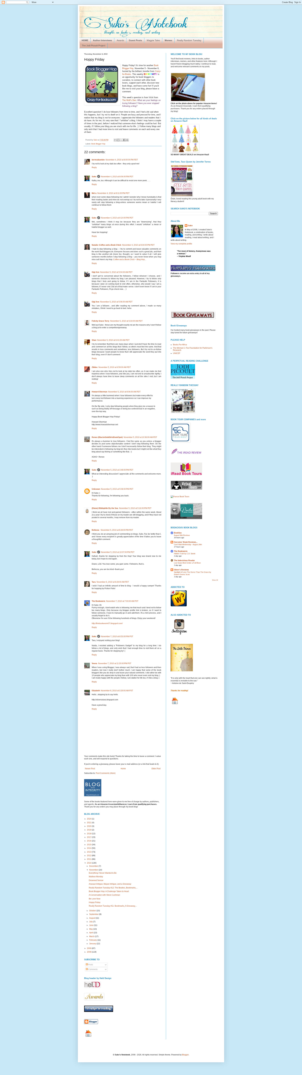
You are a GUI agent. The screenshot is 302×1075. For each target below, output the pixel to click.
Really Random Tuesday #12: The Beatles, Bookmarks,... (113, 888)
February (93, 940)
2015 (89, 844)
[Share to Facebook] (124, 140)
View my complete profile (181, 244)
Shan (94, 340)
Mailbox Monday (96, 877)
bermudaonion (98, 160)
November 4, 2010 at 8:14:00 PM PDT (117, 218)
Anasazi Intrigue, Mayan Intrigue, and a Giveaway (110, 884)
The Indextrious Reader (184, 560)
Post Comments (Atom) (105, 773)
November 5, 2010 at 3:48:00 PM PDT (117, 470)
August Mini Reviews (182, 535)
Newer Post (90, 769)
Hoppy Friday (94, 902)
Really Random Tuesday (189, 40)
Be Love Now (94, 899)
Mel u (94, 193)
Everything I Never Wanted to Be (103, 873)
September (94, 914)
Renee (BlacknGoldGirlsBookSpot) (107, 437)
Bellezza (96, 530)
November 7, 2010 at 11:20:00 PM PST (114, 663)
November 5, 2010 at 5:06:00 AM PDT (116, 302)
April (91, 933)
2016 (89, 841)
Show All (215, 580)
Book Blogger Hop (98, 144)
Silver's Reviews (181, 570)
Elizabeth (96, 691)
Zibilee (95, 367)
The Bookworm (98, 601)
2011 (89, 859)
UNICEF (176, 353)
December (94, 866)
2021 (89, 823)
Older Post (155, 769)
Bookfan (178, 533)
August (92, 918)
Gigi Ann (95, 272)
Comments (93, 969)
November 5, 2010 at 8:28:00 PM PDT (117, 530)
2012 (89, 855)
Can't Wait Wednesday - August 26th (188, 544)
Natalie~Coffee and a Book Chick (106, 245)
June (91, 925)
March (92, 936)
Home (123, 769)
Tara (94, 582)
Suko (94, 176)
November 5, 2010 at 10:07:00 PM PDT (117, 552)
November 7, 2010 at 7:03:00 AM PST (122, 601)
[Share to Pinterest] (127, 140)
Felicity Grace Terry (100, 321)
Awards (120, 40)
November (94, 870)
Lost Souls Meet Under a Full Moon (187, 563)
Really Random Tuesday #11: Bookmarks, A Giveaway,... (113, 906)
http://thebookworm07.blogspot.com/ (107, 623)
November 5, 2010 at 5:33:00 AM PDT (126, 321)
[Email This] (115, 140)
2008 (89, 952)
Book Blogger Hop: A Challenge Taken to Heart (109, 891)
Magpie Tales (153, 40)
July (91, 922)
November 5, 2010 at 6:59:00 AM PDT (114, 367)
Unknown (96, 489)
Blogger (185, 1055)
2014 (89, 848)
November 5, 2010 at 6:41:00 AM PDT (113, 340)
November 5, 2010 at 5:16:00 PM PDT (135, 508)
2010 (89, 863)
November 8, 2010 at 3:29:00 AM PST (117, 691)
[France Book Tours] (180, 497)
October (92, 911)
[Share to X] (121, 140)
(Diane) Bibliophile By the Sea (105, 508)
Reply (94, 167)
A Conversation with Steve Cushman (104, 895)
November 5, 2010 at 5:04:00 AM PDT (116, 272)
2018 (89, 834)
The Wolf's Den (129, 100)
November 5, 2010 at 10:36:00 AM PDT (140, 437)
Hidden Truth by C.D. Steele (184, 554)
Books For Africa (180, 345)
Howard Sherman (99, 392)
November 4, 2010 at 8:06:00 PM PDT (117, 176)
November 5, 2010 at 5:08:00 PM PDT (117, 489)
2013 (89, 852)
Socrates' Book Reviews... (185, 542)
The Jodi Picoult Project (93, 45)
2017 (89, 837)
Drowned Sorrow (96, 880)
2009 (89, 948)
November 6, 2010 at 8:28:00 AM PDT (113, 582)
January (93, 944)
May (91, 929)
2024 (89, 819)
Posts (90, 965)
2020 (89, 826)
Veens (94, 663)
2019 (89, 830)
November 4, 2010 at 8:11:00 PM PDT (113, 193)
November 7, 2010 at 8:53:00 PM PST (117, 636)
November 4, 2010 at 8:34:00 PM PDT (138, 245)
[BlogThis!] (118, 140)
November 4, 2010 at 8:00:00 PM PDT (122, 160)
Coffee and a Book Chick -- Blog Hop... (129, 259)
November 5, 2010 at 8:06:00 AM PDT (124, 392)
